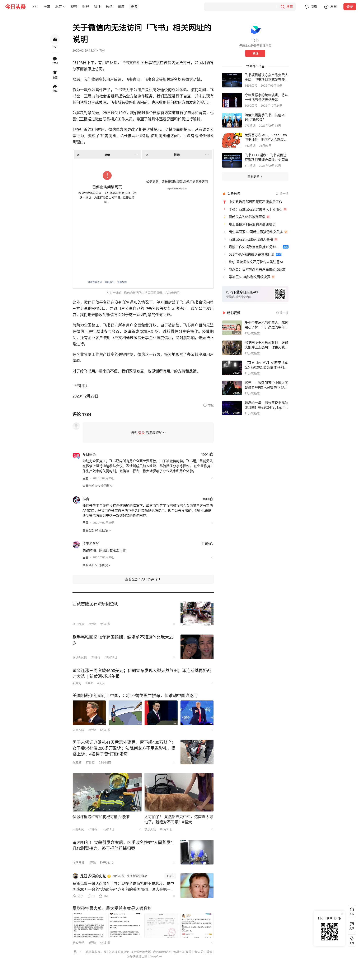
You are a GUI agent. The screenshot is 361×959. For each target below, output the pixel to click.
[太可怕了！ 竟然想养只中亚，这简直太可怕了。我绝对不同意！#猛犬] (179, 792)
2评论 (92, 624)
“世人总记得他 (203, 952)
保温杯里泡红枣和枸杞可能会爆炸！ (102, 816)
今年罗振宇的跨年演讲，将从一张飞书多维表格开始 (266, 97)
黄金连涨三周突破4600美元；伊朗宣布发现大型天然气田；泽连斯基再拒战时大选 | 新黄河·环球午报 (141, 673)
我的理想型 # (161, 952)
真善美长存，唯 (96, 952)
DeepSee (156, 956)
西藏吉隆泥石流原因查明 (95, 604)
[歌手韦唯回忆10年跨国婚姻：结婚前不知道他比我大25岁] (197, 647)
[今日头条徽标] (15, 7)
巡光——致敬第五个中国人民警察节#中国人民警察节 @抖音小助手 (266, 385)
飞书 (102, 50)
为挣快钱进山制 (137, 956)
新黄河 (76, 683)
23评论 (95, 657)
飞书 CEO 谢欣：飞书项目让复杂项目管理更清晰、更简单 (266, 157)
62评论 (93, 829)
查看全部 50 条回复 (95, 565)
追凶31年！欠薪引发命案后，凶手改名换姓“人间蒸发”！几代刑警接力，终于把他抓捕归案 (124, 845)
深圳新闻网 (79, 657)
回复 (85, 478)
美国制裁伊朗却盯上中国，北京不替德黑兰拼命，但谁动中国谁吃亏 (135, 695)
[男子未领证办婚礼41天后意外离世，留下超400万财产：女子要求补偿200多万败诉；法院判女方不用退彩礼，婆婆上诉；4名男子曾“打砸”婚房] (197, 752)
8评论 (92, 730)
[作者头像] (255, 29)
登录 (349, 6)
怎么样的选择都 (119, 952)
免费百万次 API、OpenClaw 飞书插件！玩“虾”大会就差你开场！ (266, 137)
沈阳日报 (78, 862)
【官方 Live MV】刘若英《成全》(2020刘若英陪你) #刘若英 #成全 (266, 365)
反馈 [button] (351, 928)
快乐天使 (150, 829)
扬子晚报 (78, 624)
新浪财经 (78, 943)
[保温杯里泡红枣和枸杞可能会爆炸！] (107, 792)
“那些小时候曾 (182, 952)
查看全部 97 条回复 (95, 530)
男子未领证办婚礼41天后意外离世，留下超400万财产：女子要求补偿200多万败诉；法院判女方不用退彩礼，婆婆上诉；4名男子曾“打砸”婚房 (124, 748)
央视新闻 (78, 829)
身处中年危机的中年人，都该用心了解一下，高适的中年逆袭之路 (266, 324)
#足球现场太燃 (141, 952)
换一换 (284, 194)
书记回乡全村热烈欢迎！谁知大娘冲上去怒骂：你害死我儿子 (266, 345)
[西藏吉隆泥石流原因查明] (197, 613)
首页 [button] (351, 914)
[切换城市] (64, 6)
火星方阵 (78, 730)
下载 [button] (351, 939)
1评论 (92, 862)
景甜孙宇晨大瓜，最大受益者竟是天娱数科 (112, 908)
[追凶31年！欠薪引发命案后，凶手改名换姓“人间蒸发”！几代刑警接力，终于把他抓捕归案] (197, 852)
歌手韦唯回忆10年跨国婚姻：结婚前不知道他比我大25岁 (123, 640)
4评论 (92, 943)
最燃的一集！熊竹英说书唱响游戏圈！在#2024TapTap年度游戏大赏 (266, 405)
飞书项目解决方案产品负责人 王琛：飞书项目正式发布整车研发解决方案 (266, 77)
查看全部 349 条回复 (96, 486)
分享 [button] (54, 91)
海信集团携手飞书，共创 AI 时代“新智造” (265, 117)
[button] (35, 7)
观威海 (76, 762)
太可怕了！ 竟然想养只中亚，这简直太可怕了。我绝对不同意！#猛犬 (178, 819)
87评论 (90, 762)
